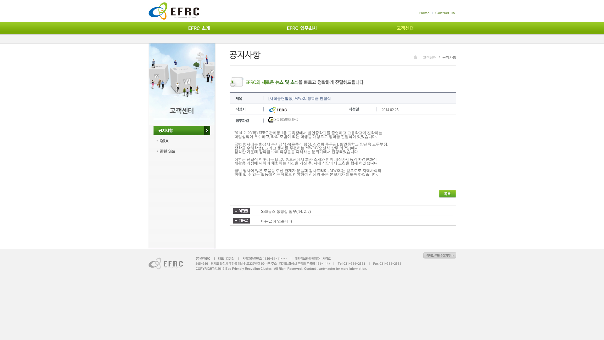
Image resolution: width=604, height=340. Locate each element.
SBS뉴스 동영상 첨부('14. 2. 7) (286, 211)
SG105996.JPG (286, 119)
